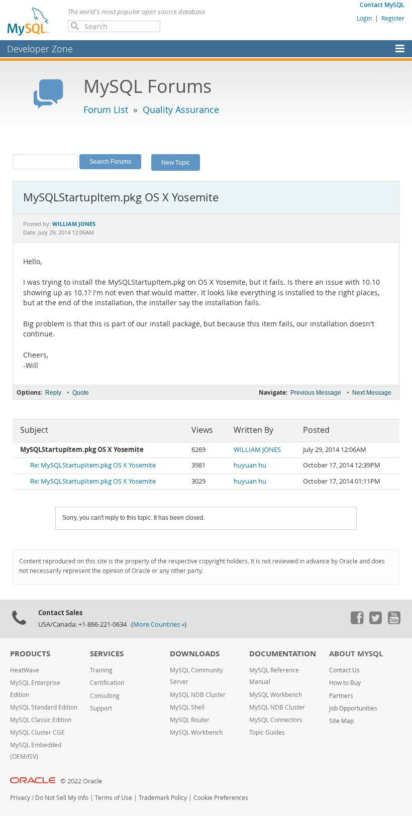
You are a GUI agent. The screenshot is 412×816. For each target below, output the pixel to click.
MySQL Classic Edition (40, 720)
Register (392, 18)
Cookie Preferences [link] (220, 797)
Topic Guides (267, 732)
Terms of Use (113, 797)
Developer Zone (40, 49)
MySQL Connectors (275, 720)
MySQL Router (190, 720)
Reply (53, 392)
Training (101, 670)
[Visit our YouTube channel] (394, 622)
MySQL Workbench (196, 732)
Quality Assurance (181, 109)
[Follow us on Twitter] (375, 622)
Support (101, 708)
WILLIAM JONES (257, 449)
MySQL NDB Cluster (198, 694)
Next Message (371, 392)
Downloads (195, 653)
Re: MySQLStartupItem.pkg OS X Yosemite (93, 465)
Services (107, 653)
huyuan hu (250, 465)
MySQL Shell (187, 707)
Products (30, 653)
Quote (80, 392)
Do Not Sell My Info (61, 797)
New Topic (175, 162)
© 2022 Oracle (81, 781)
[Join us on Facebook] (357, 622)
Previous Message (315, 392)
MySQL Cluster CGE (37, 732)
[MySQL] (28, 21)
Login (364, 18)
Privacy (20, 797)
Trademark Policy (163, 797)
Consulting (105, 696)
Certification (107, 682)
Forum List (105, 109)
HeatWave (24, 670)
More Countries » (158, 624)
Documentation (282, 653)
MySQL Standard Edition (43, 707)
